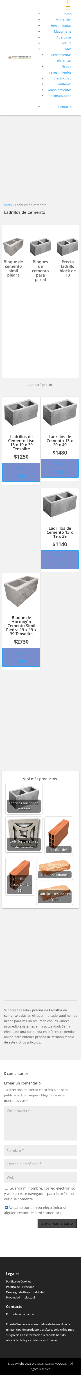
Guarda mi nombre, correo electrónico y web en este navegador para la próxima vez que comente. (39, 1193)
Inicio (67, 14)
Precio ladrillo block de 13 (68, 268)
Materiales (64, 20)
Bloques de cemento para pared (40, 270)
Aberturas (64, 37)
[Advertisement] (40, 155)
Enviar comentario (57, 1223)
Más (68, 49)
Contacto (65, 107)
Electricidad (63, 78)
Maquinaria (63, 31)
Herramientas (61, 25)
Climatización (61, 96)
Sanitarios (64, 84)
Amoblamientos (60, 90)
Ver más (21, 472)
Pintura (66, 43)
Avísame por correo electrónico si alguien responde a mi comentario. (35, 1210)
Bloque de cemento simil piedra (13, 268)
